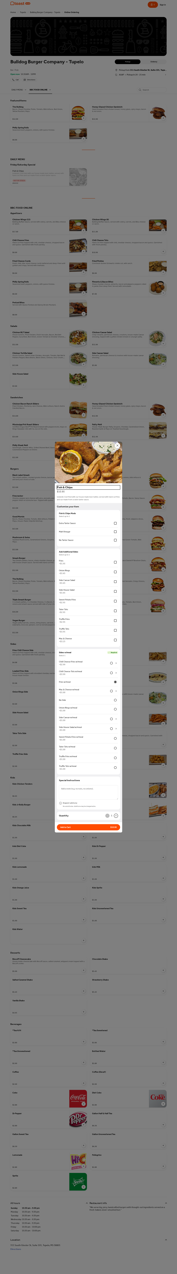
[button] (88, 462)
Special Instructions (69, 780)
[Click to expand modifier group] (116, 663)
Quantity (64, 815)
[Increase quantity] (116, 816)
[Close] (117, 445)
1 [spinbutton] (111, 815)
